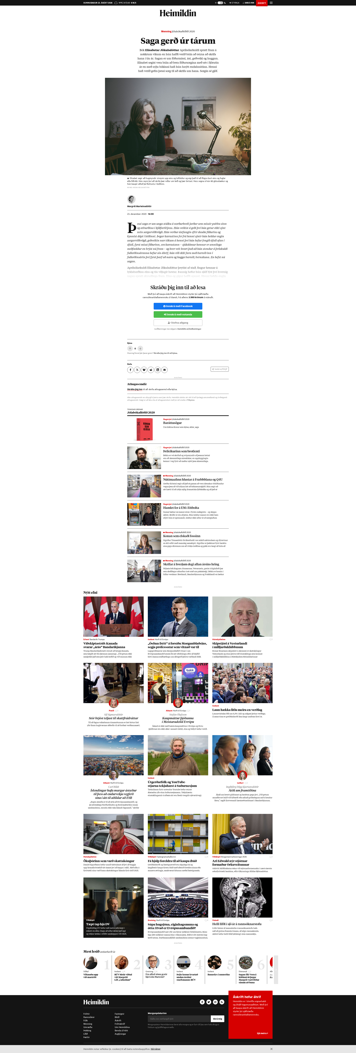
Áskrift (118, 1020)
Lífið (85, 1033)
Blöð (117, 1017)
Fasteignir (119, 1013)
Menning (166, 31)
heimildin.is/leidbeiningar (189, 329)
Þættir (86, 1037)
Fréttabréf (120, 1023)
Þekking (87, 1030)
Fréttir (86, 1013)
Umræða (87, 1027)
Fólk (85, 1020)
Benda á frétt (121, 1030)
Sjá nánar (155, 1048)
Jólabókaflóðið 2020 (183, 31)
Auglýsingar (120, 1033)
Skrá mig (217, 1018)
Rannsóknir (89, 1017)
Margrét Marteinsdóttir (139, 206)
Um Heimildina (122, 1027)
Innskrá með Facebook (179, 306)
